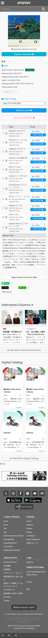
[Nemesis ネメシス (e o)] (6, 142)
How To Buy (9, 98)
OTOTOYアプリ (9, 590)
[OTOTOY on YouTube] (34, 493)
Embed (8, 292)
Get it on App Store (14, 500)
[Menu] (3, 3)
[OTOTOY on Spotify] (27, 493)
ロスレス (7, 91)
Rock (6, 525)
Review (29, 532)
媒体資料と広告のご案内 (13, 593)
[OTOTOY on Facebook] (20, 493)
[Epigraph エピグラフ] (6, 133)
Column (29, 528)
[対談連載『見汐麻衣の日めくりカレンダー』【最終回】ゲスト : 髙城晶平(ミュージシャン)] (12, 318)
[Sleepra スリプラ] (6, 208)
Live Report (30, 536)
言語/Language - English (25, 607)
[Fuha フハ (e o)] (6, 169)
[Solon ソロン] (6, 217)
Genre (8, 517)
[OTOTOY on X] (6, 493)
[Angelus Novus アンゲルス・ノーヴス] (6, 227)
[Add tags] (15, 91)
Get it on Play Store (33, 500)
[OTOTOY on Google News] (42, 493)
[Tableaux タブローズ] (6, 151)
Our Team (7, 597)
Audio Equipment (33, 539)
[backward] (2, 635)
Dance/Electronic (10, 543)
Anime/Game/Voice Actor (13, 536)
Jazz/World (8, 547)
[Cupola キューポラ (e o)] (6, 178)
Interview (29, 525)
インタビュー (31, 329)
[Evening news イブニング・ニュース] (6, 188)
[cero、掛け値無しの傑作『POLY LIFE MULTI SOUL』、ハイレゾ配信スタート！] (35, 318)
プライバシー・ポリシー (13, 573)
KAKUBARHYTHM (13, 80)
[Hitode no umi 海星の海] (6, 160)
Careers (6, 601)
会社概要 (7, 566)
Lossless (29, 70)
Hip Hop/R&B (9, 539)
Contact (29, 582)
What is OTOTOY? (10, 562)
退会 (28, 589)
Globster (7, 432)
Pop (5, 528)
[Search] (44, 9)
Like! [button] (23, 288)
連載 (4, 329)
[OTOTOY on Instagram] (13, 493)
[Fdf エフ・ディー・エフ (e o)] (6, 199)
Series (28, 521)
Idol (5, 532)
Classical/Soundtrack (12, 550)
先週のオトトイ (32, 543)
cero (5, 65)
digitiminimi (20, 628)
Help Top (29, 562)
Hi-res (6, 521)
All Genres (15, 517)
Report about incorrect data (24, 277)
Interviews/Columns (16, 305)
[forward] (16, 635)
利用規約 (7, 569)
